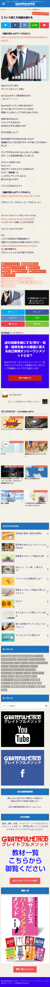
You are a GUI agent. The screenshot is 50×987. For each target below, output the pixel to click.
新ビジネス (5, 683)
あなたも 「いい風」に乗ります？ (29, 568)
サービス (24, 663)
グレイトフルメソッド (11, 264)
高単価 (4, 690)
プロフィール (30, 670)
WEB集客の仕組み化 (14, 656)
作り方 (34, 676)
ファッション (19, 670)
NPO (3, 656)
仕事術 (19, 676)
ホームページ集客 (8, 673)
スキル (31, 663)
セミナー (5, 666)
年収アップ (25, 680)
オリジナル (38, 656)
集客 (42, 686)
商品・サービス (7, 680)
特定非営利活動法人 (18, 683)
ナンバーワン (24, 666)
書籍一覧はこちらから (25, 969)
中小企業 (11, 676)
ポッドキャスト (8, 286)
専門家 (17, 680)
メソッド (19, 673)
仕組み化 (26, 676)
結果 (39, 683)
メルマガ (27, 673)
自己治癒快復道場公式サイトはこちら (25, 807)
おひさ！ (20, 601)
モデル (4, 676)
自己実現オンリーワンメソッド (14, 267)
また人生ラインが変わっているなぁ (31, 614)
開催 (37, 686)
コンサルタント (7, 663)
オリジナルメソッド (38, 271)
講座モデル (30, 686)
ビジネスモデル (9, 275)
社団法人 (7, 271)
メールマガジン (38, 673)
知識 (34, 683)
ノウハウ (34, 666)
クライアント (22, 659)
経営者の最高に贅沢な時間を (29, 533)
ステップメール (41, 663)
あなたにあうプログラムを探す (25, 880)
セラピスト (14, 666)
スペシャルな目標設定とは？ (29, 578)
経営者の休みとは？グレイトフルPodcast (31, 546)
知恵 (29, 683)
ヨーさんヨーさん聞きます (28, 635)
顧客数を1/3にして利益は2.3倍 (30, 556)
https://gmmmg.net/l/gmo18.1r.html (20, 196)
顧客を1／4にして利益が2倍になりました (31, 591)
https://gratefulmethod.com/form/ (19, 246)
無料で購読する (25, 378)
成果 (32, 680)
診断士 (22, 686)
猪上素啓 (26, 282)
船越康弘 (15, 686)
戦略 (37, 680)
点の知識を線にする (30, 264)
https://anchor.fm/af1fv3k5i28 (17, 219)
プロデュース (34, 267)
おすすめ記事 (28, 656)
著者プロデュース (20, 271)
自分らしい (5, 686)
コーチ (17, 663)
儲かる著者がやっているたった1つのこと (30, 625)
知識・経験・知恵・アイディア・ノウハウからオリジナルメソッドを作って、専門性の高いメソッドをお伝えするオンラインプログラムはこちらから (25, 826)
